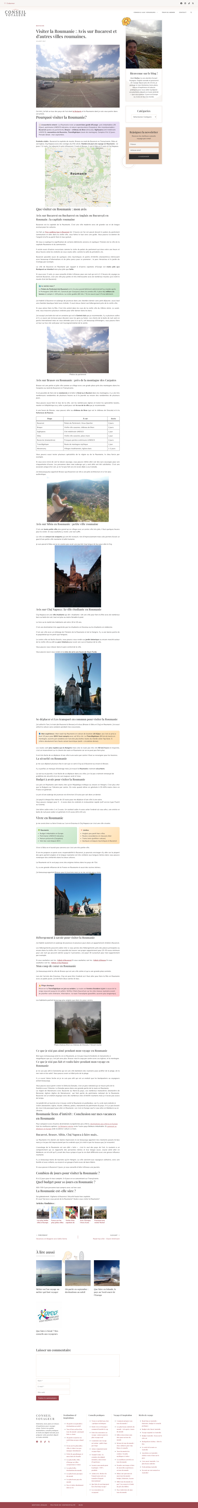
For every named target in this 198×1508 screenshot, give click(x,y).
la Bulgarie (77, 111)
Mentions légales (39, 1505)
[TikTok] (189, 3)
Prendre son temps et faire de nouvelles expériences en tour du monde (125, 1467)
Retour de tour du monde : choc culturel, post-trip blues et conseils (125, 1445)
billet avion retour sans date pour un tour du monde (124, 1437)
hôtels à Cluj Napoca (59, 963)
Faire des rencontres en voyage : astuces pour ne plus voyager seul (100, 1435)
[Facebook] (181, 3)
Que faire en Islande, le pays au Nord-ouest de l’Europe (105, 1292)
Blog (81, 1505)
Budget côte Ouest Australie (151, 1429)
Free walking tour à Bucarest (57, 232)
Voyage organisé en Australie (151, 1432)
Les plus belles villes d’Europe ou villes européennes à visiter (74, 1462)
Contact (182, 12)
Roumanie (40, 26)
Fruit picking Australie (149, 1467)
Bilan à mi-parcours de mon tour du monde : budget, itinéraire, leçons (125, 1476)
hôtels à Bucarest (64, 960)
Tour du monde (168, 12)
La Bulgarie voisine (65, 1126)
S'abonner (144, 156)
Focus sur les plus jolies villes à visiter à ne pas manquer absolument (74, 1448)
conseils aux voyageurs (145, 12)
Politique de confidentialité (62, 1505)
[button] (191, 12)
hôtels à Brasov (99, 960)
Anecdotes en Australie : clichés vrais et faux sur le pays (150, 1455)
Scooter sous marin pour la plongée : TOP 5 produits (100, 1467)
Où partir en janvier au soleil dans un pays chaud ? (75, 1440)
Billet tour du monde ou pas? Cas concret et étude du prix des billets (125, 1484)
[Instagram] (185, 3)
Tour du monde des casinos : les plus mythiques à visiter (123, 1453)
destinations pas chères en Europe (104, 1124)
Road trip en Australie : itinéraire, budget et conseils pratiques (151, 1423)
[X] (193, 3)
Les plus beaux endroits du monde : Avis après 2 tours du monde (125, 1429)
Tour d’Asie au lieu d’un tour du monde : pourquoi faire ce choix (75, 1431)
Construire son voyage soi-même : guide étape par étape (99, 1443)
